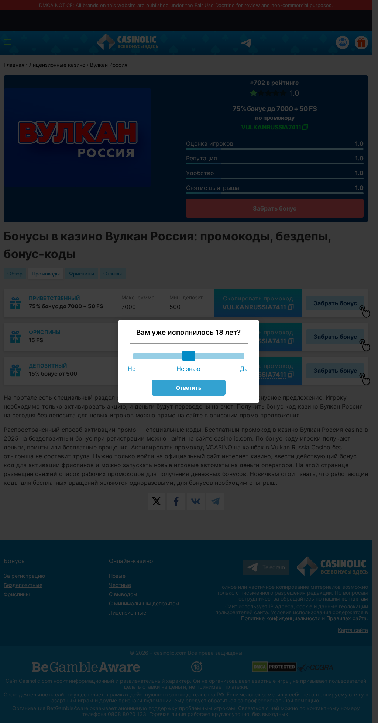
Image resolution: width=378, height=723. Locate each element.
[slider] (188, 356)
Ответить (188, 388)
